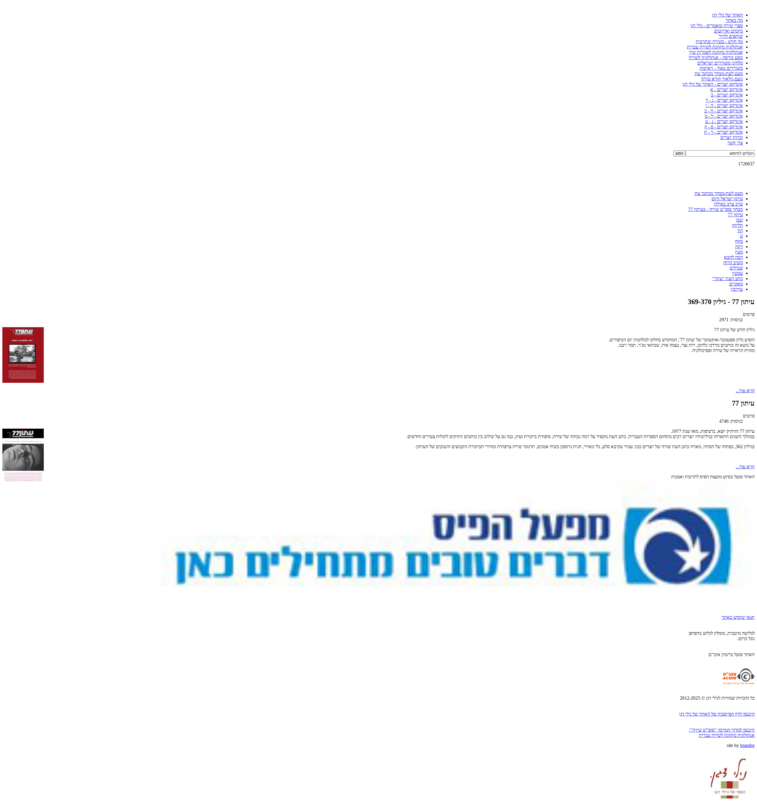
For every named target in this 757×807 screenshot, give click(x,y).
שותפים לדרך (731, 36)
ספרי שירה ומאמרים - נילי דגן (716, 25)
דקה (739, 246)
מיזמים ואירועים (728, 30)
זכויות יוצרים (731, 137)
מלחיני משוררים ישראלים (720, 62)
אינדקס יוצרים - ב (727, 94)
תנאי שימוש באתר (738, 617)
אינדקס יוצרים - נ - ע (724, 121)
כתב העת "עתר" (727, 278)
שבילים (736, 267)
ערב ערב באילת (728, 203)
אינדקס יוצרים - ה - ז (724, 105)
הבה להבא (733, 257)
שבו (739, 219)
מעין (739, 251)
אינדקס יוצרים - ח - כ (723, 110)
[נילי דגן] (729, 803)
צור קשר (735, 142)
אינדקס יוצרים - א (726, 89)
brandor (747, 745)
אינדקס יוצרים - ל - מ (724, 116)
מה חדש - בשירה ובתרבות (719, 41)
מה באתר (734, 20)
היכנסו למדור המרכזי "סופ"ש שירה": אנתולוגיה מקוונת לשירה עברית (722, 732)
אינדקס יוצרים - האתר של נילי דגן (712, 84)
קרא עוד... (745, 390)
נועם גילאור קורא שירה (722, 78)
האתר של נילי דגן (727, 14)
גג (741, 235)
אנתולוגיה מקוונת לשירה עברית (715, 46)
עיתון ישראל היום (727, 198)
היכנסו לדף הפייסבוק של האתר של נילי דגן (717, 713)
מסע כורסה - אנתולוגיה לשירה (716, 57)
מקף (739, 241)
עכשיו (737, 273)
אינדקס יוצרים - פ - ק (723, 126)
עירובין (737, 289)
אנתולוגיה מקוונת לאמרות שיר (716, 52)
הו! (740, 230)
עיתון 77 (735, 214)
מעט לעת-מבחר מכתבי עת (719, 73)
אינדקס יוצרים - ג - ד (724, 100)
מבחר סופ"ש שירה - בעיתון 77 (715, 209)
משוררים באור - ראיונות (721, 68)
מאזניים (736, 283)
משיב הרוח (733, 262)
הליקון (737, 225)
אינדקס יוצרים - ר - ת (723, 132)
